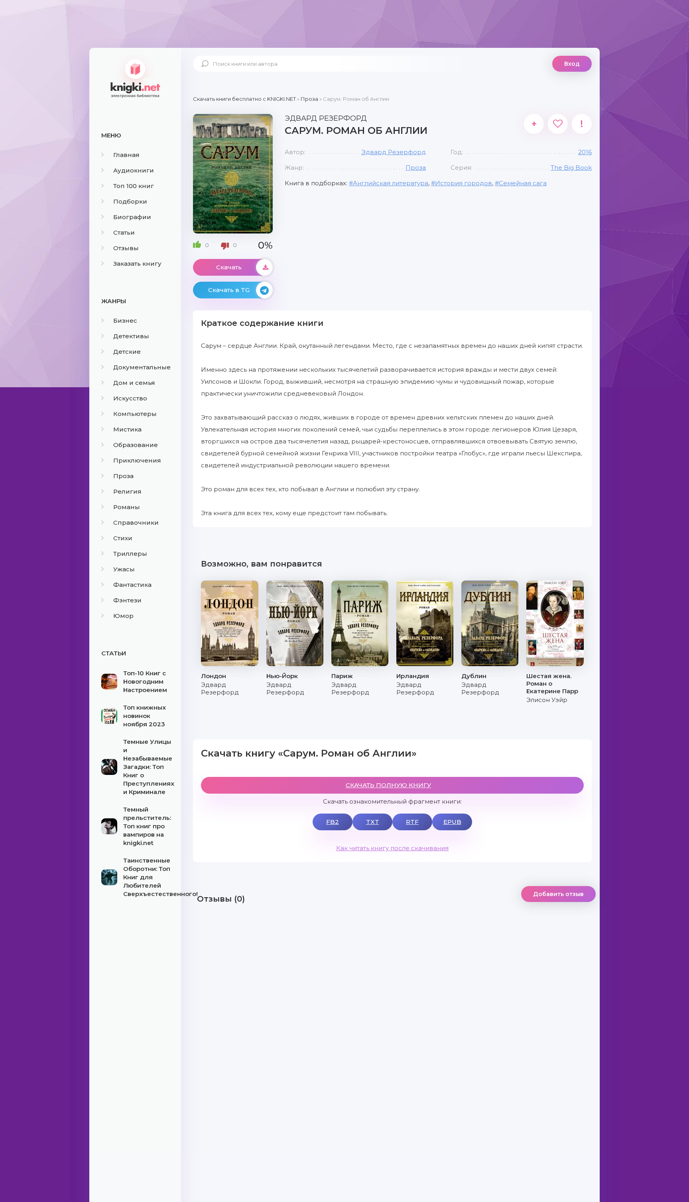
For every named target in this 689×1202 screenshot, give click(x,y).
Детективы (131, 336)
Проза (123, 476)
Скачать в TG (229, 290)
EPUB (452, 822)
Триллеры (130, 553)
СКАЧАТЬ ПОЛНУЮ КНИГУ (388, 785)
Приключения (137, 460)
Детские (127, 351)
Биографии (132, 217)
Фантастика (132, 584)
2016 (585, 152)
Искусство (130, 398)
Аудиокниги (133, 170)
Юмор (123, 616)
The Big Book (571, 167)
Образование (135, 445)
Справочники (136, 522)
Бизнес (125, 320)
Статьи (124, 232)
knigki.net (135, 78)
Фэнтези (127, 600)
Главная (126, 155)
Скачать (229, 267)
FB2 (332, 822)
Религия (127, 491)
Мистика (127, 429)
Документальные (142, 367)
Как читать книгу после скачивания (392, 848)
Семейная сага (523, 183)
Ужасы (124, 569)
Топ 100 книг (133, 186)
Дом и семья (134, 382)
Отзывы (126, 248)
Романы (126, 507)
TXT (372, 822)
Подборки (130, 201)
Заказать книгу (137, 263)
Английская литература (390, 183)
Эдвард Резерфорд (393, 152)
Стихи (122, 538)
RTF (412, 822)
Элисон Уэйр (546, 700)
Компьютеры (135, 414)
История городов (463, 183)
